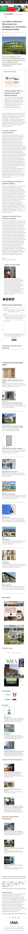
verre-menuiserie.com (12, 926)
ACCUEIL (8, 882)
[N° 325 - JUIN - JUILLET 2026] (14, 672)
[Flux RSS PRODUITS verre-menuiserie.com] (22, 883)
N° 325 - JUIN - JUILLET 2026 (14, 653)
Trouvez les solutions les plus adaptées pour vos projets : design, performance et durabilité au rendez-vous (14, 868)
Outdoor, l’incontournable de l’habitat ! (13, 831)
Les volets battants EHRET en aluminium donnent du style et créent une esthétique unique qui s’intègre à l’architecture (13, 542)
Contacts (10, 886)
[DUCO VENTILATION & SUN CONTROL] (7, 694)
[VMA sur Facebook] (4, 299)
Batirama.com (7, 930)
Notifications (21, 930)
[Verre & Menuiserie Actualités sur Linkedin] (15, 917)
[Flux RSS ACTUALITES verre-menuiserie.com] (11, 882)
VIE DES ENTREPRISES (9, 883)
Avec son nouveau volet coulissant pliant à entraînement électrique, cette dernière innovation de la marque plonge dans (14, 406)
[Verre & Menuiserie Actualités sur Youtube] (18, 917)
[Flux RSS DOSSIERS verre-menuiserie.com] (19, 882)
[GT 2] (9, 711)
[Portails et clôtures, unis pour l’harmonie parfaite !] (9, 843)
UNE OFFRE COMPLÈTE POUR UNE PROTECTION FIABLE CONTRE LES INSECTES (13, 792)
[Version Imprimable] (13, 299)
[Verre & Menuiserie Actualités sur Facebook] (9, 917)
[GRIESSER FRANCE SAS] (7, 699)
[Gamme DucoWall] (9, 745)
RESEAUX (19, 883)
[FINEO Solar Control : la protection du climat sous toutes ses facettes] (9, 767)
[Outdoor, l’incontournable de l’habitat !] (9, 826)
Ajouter (14, 339)
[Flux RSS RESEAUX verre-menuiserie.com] (16, 883)
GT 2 (5, 715)
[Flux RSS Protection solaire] (5, 17)
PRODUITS (4, 885)
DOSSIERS (23, 882)
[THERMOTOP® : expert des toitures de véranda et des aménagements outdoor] (9, 801)
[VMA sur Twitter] (7, 299)
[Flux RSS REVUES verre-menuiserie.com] (8, 885)
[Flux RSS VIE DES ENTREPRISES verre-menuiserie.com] (3, 883)
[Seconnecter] (26, 2)
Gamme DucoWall (8, 750)
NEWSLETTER (17, 885)
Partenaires (6, 691)
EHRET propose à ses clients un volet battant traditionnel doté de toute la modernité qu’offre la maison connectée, (13, 475)
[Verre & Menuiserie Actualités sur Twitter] (12, 917)
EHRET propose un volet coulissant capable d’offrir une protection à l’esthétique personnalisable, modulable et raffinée (12, 429)
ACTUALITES (15, 882)
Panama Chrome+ (8, 732)
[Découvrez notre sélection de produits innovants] (9, 860)
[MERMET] (14, 699)
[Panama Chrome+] (9, 728)
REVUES (11, 885)
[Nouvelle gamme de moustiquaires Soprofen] (9, 784)
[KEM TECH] (14, 694)
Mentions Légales (14, 930)
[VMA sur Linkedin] (10, 299)
